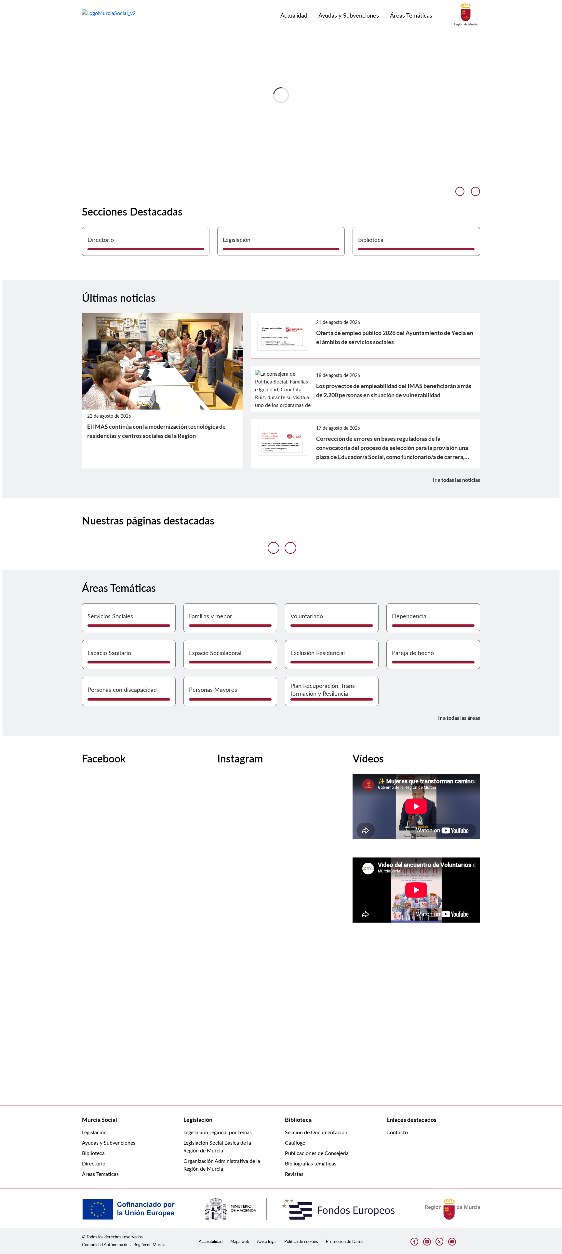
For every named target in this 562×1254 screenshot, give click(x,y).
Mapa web (239, 1242)
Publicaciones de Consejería (317, 1153)
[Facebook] (414, 1242)
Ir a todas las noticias (456, 480)
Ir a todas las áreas (459, 718)
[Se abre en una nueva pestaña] (465, 13)
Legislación (94, 1132)
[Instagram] (427, 1242)
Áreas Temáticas (100, 1174)
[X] (439, 1242)
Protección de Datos (344, 1242)
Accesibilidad (210, 1242)
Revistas (294, 1174)
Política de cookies (301, 1242)
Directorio (93, 1163)
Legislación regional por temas (217, 1132)
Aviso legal (266, 1242)
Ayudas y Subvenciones (108, 1143)
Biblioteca (93, 1153)
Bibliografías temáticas (310, 1163)
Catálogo (295, 1143)
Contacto (397, 1132)
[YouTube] (452, 1242)
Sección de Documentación (316, 1132)
